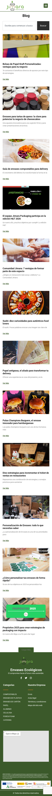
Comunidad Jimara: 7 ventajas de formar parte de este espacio (23, 270)
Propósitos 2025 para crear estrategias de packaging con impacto (24, 629)
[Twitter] (26, 678)
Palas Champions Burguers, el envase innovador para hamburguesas (22, 422)
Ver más (6, 79)
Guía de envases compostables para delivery (25, 169)
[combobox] (19, 25)
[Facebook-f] (21, 678)
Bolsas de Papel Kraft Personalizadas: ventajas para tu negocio (22, 65)
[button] (46, 6)
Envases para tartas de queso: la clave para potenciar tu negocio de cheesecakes (24, 118)
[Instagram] (31, 678)
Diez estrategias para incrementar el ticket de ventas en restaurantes (26, 474)
